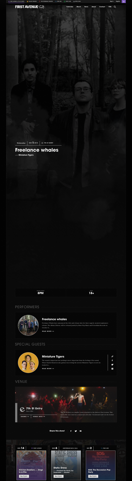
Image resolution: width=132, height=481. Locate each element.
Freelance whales (54, 319)
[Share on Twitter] (75, 431)
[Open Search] (115, 7)
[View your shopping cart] (124, 1)
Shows (24, 416)
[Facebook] (112, 360)
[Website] (112, 356)
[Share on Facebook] (71, 431)
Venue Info (38, 416)
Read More (47, 331)
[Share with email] (80, 431)
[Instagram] (112, 369)
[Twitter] (112, 364)
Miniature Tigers (53, 356)
